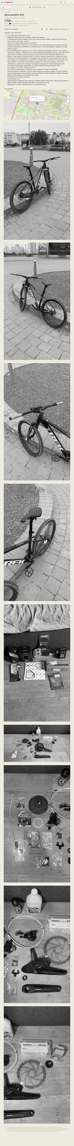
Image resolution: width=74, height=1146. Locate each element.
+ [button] (68, 96)
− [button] (68, 98)
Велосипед (7, 12)
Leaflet (61, 119)
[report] (59, 29)
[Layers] (67, 92)
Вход (70, 2)
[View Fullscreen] (68, 101)
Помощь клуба (60, 1129)
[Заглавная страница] (8, 1)
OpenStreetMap (67, 119)
